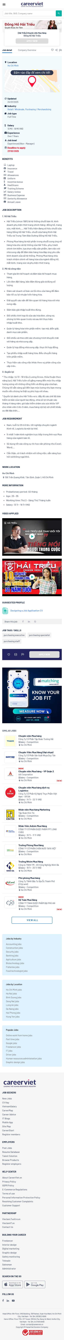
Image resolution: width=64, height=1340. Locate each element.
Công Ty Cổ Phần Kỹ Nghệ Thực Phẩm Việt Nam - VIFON (37, 795)
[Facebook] (3, 1300)
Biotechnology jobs (15, 963)
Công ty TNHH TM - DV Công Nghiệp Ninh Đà (38, 865)
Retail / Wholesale (16, 109)
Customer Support (11, 1205)
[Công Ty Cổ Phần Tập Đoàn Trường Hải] (10, 741)
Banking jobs (12, 955)
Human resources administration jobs (24, 1058)
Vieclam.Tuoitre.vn (11, 1219)
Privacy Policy (9, 1181)
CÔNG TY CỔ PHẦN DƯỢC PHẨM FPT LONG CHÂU (37, 831)
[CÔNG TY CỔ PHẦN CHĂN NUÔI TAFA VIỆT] (10, 850)
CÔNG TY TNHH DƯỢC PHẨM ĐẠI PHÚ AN (36, 903)
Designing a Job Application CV (26, 610)
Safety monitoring (11, 1256)
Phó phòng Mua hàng (29, 877)
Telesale (6, 1260)
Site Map (6, 1126)
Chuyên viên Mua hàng (30, 735)
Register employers (11, 1164)
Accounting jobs (13, 944)
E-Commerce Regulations (14, 1189)
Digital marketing (10, 1248)
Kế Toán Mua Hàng (27, 899)
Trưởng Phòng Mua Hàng (31, 845)
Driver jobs (11, 1054)
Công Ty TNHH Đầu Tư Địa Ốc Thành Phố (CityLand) (36, 883)
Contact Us (7, 1227)
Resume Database (11, 1152)
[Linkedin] (8, 1300)
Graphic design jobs (15, 1062)
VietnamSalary (9, 1106)
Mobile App (7, 1122)
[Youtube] (13, 1300)
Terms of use (8, 1193)
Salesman (7, 1264)
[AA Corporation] (10, 774)
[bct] (32, 1332)
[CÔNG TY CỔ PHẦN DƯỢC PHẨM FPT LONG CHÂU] (10, 831)
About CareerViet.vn (12, 1177)
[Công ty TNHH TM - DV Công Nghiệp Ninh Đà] (10, 866)
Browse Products (10, 1160)
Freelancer (7, 1240)
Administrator (9, 1268)
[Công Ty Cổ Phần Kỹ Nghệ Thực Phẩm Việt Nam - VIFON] (10, 792)
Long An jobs (12, 1005)
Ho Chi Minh (13, 65)
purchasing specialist (39, 635)
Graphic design (9, 1252)
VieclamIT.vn (8, 1223)
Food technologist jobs (17, 971)
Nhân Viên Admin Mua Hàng (32, 825)
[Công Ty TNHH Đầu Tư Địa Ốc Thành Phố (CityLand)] (10, 883)
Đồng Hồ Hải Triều (32, 35)
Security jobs (12, 951)
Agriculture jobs (13, 959)
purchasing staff (12, 641)
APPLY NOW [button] (32, 41)
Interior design (9, 1244)
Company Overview (27, 50)
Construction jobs (14, 947)
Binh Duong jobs (13, 997)
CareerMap (7, 1110)
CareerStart (8, 1130)
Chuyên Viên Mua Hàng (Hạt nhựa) (35, 752)
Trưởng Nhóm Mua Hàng (30, 861)
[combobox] (29, 13)
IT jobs (9, 1050)
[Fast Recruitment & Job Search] (32, 4)
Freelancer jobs (13, 1046)
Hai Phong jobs (13, 1012)
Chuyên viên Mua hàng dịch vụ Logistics (34, 789)
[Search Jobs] (59, 13)
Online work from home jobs (19, 1035)
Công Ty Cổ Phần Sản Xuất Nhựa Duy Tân (37, 755)
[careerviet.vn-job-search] (12, 1284)
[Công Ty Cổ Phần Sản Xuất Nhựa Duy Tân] (10, 757)
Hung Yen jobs (12, 1016)
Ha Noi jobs (11, 993)
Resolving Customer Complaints (17, 1201)
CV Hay (5, 1102)
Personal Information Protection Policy (21, 1197)
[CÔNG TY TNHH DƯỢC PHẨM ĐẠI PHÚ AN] (10, 902)
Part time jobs (12, 1039)
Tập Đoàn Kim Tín (26, 813)
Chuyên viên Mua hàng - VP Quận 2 (36, 771)
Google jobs (11, 1043)
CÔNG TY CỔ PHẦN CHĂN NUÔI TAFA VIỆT (37, 848)
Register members (11, 1134)
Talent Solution (9, 1156)
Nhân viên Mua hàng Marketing (34, 809)
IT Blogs (6, 1118)
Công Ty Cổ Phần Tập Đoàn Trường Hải (35, 739)
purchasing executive (14, 635)
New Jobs (7, 1098)
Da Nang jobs (12, 1008)
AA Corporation (25, 774)
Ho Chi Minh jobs (14, 989)
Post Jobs (7, 1148)
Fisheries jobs (12, 967)
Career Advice (9, 1114)
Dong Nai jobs (12, 1001)
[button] (52, 50)
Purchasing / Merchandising (38, 109)
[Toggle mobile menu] (4, 4)
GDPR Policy (8, 1185)
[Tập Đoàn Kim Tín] (10, 814)
